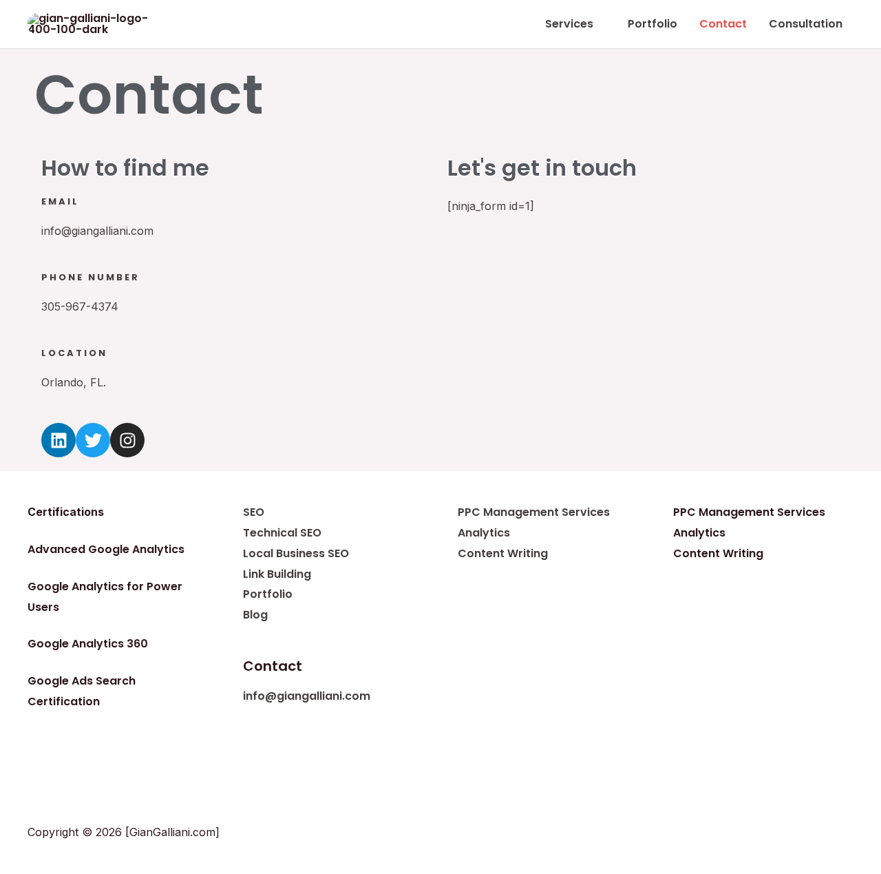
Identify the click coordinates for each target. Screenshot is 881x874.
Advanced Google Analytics (106, 549)
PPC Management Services (534, 512)
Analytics (484, 533)
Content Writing (503, 553)
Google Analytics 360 (88, 644)
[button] (599, 24)
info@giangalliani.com (306, 696)
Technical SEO (282, 533)
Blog (255, 615)
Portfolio (268, 594)
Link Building (277, 574)
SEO (253, 512)
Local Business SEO (296, 553)
